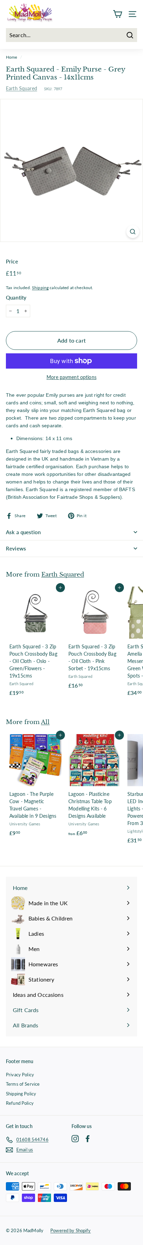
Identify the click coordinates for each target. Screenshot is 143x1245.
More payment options (71, 377)
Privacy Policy (20, 1074)
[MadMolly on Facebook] (87, 1138)
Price (12, 261)
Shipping (40, 287)
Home (11, 57)
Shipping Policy (21, 1093)
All (45, 722)
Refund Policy (20, 1103)
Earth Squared (21, 88)
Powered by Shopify (70, 1230)
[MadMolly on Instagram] (75, 1138)
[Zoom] (132, 231)
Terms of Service (23, 1084)
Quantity (16, 297)
